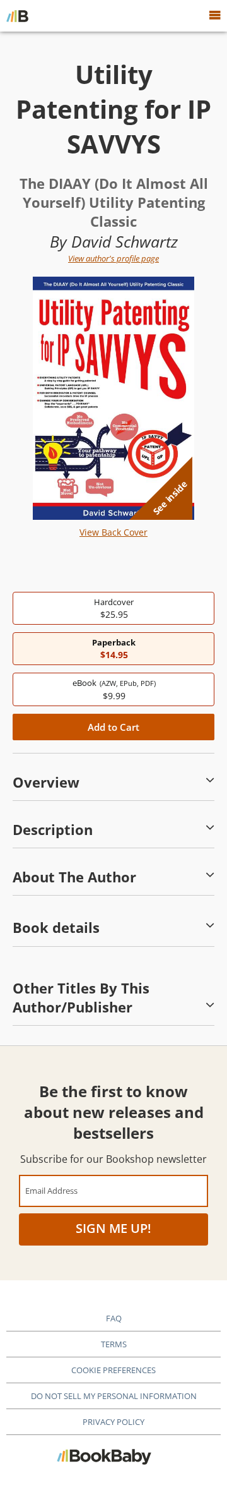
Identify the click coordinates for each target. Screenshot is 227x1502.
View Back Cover (113, 532)
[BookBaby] (17, 16)
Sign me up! (113, 1228)
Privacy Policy (113, 1421)
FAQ (114, 1318)
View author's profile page (113, 258)
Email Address (51, 1190)
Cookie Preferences (113, 1370)
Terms (114, 1344)
